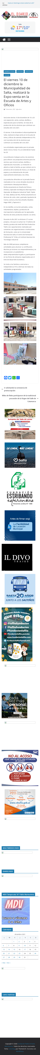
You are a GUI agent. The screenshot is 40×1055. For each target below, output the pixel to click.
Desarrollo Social (10, 71)
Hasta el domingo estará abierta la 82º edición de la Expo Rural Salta (21, 4)
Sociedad (7, 75)
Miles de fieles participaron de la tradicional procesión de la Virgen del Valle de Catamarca (19, 398)
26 (35, 953)
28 (9, 957)
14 (9, 949)
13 (4, 949)
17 (25, 949)
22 (14, 953)
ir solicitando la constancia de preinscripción (15, 389)
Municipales (29, 71)
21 (9, 953)
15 (14, 949)
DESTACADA (20, 71)
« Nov (3, 963)
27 (4, 957)
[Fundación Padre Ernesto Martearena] (4, 39)
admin (20, 109)
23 (19, 953)
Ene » (8, 963)
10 (25, 945)
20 (4, 953)
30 (19, 957)
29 (14, 957)
